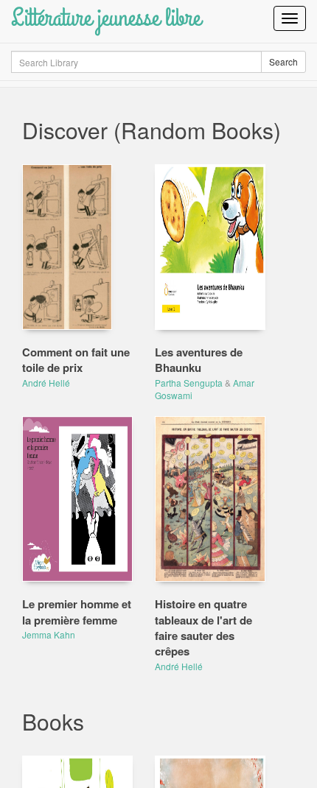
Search (283, 61)
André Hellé (46, 382)
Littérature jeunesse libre (106, 18)
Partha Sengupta (189, 382)
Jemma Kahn (48, 634)
